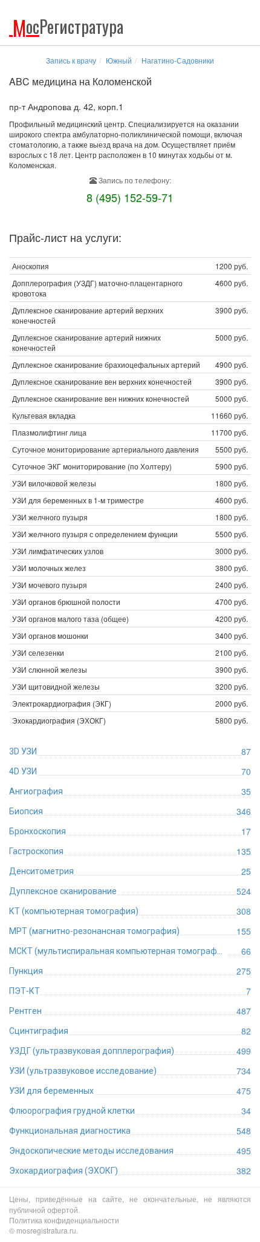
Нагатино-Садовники (177, 60)
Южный (119, 60)
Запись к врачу (71, 60)
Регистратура (68, 26)
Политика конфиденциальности (64, 1220)
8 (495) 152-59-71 (130, 197)
